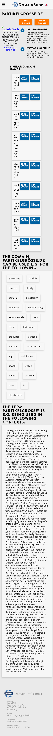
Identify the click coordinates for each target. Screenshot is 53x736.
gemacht (13, 346)
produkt (33, 278)
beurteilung (32, 297)
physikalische (15, 395)
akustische (14, 307)
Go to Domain (42, 22)
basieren (29, 375)
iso (24, 385)
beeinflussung (35, 307)
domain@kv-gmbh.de (10, 48)
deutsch (13, 288)
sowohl (12, 365)
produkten (14, 336)
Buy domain (26, 22)
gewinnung (14, 278)
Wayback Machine (38, 48)
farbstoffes (29, 327)
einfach (12, 375)
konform (13, 297)
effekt (12, 327)
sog (10, 356)
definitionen (27, 356)
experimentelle (16, 317)
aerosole (32, 336)
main (35, 317)
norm (11, 385)
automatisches (34, 346)
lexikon (28, 365)
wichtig (29, 288)
